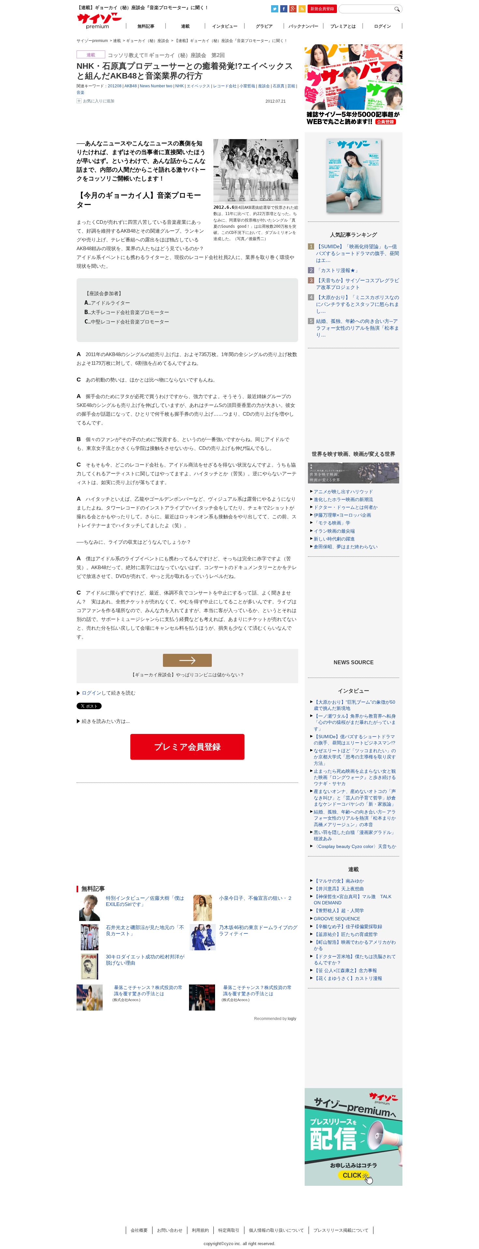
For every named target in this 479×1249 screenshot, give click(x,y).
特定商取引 (229, 1230)
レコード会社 (225, 86)
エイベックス (198, 86)
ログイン (91, 693)
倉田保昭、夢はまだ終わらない (346, 546)
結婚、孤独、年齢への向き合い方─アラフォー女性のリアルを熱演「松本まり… (357, 327)
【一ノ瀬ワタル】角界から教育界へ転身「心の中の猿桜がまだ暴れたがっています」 (355, 722)
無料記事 (146, 26)
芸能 (291, 86)
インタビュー (225, 26)
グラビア (264, 26)
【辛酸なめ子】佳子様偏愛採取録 (348, 926)
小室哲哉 (247, 86)
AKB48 (130, 86)
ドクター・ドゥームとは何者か (346, 507)
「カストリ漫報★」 (338, 270)
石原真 (278, 86)
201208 (115, 86)
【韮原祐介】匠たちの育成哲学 (346, 934)
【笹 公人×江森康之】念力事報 (345, 970)
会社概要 (139, 1230)
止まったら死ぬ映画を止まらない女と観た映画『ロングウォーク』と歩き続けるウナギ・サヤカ (355, 777)
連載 (185, 26)
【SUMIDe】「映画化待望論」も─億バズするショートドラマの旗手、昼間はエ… (357, 253)
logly (292, 1018)
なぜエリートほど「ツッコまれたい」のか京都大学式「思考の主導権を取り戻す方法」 (355, 757)
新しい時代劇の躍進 (334, 538)
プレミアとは (343, 26)
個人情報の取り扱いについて (276, 1230)
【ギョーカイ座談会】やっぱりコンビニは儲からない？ (187, 674)
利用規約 (200, 1230)
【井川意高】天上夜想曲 (339, 888)
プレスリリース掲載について (341, 1230)
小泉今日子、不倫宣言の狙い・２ (255, 898)
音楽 (80, 92)
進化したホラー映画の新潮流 (343, 499)
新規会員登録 (322, 9)
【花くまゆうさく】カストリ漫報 (348, 978)
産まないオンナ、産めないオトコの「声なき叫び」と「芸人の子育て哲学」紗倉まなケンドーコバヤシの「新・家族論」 (355, 797)
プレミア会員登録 (187, 746)
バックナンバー (303, 26)
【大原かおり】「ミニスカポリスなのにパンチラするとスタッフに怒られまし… (357, 304)
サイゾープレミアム (100, 20)
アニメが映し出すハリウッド (343, 491)
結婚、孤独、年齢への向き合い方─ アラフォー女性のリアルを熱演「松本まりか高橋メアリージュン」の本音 (355, 818)
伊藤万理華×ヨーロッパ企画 (342, 515)
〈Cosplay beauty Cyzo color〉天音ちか (355, 846)
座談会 (264, 86)
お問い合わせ (169, 1230)
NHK (179, 86)
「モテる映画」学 (332, 522)
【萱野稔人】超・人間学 (339, 910)
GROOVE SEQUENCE (337, 918)
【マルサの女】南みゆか (339, 880)
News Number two (156, 86)
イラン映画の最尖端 (334, 531)
